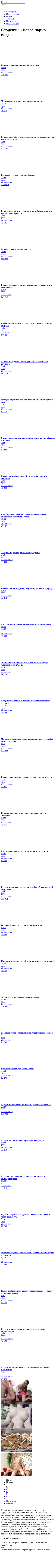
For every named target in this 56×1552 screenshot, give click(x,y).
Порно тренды (12, 14)
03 (7, 1491)
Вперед (9, 1503)
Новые (9, 16)
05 (7, 1496)
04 (7, 1494)
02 (7, 1489)
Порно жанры (12, 23)
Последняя (11, 1501)
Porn (3, 1547)
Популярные (11, 21)
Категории (11, 12)
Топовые (10, 19)
